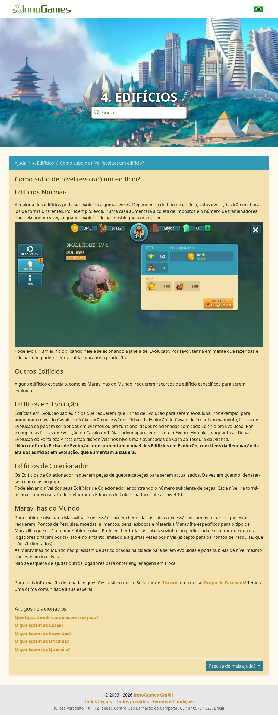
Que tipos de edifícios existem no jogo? (57, 617)
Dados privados (132, 701)
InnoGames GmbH (153, 695)
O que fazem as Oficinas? (42, 641)
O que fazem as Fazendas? (43, 633)
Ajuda (20, 163)
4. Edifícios (43, 163)
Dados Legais (97, 701)
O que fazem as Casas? (39, 625)
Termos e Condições (173, 701)
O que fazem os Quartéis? (42, 649)
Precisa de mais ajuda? (233, 666)
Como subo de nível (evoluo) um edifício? (102, 163)
